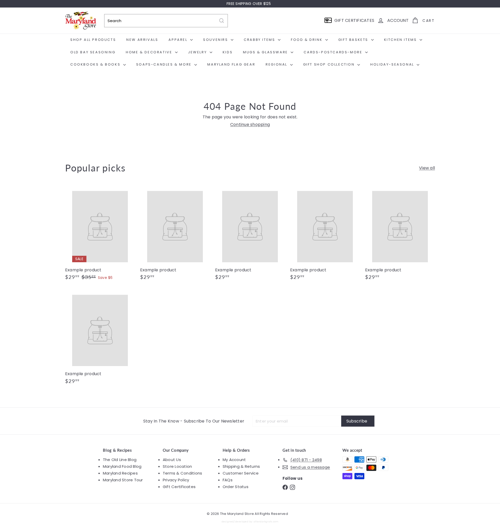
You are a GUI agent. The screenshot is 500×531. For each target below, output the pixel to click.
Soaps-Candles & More (164, 64)
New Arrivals (142, 39)
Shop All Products (93, 39)
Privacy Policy (176, 480)
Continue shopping (250, 124)
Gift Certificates (179, 486)
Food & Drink (307, 39)
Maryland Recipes (120, 473)
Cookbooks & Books (96, 64)
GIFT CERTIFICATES (354, 20)
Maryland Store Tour (123, 480)
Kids (228, 52)
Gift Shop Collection (329, 64)
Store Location (177, 466)
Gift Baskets (354, 39)
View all (427, 167)
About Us (172, 459)
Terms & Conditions (182, 473)
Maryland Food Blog (122, 466)
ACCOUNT (398, 20)
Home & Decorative (150, 52)
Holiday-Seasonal (392, 64)
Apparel (178, 39)
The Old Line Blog (119, 459)
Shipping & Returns (241, 466)
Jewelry (198, 52)
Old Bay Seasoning (92, 52)
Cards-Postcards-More (334, 52)
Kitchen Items (401, 39)
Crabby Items (260, 39)
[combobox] (166, 20)
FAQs (228, 480)
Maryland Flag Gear (231, 64)
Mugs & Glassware (266, 52)
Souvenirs (216, 39)
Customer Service (241, 473)
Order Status (235, 486)
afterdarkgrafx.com (266, 521)
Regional (277, 64)
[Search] (221, 20)
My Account (234, 459)
